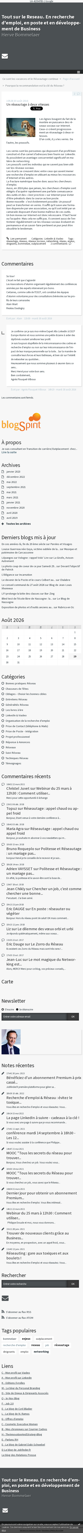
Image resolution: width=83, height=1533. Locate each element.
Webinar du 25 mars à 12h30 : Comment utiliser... (39, 791)
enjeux (71, 241)
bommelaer (24, 243)
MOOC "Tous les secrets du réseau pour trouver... (39, 1155)
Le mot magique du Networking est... (41, 962)
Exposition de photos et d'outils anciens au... (27, 607)
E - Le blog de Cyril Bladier (17, 1408)
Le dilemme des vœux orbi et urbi (45, 928)
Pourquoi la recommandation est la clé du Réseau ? (34, 85)
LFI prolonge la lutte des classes (21, 593)
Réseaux (11, 747)
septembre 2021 (16, 487)
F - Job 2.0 (8, 1403)
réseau (62, 241)
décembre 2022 (16, 476)
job (47, 1345)
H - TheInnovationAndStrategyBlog (22, 1434)
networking (52, 241)
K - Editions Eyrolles (13, 1383)
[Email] (5, 56)
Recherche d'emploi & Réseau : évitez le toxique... (39, 1100)
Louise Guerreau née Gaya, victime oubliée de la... (30, 549)
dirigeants (11, 243)
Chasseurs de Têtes (17, 688)
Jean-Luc (14, 959)
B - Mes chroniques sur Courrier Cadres (24, 1429)
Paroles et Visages (61, 544)
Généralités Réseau (17, 704)
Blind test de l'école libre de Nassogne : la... (27, 598)
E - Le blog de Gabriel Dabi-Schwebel (23, 1444)
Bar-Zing (49, 593)
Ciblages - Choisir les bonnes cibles (26, 694)
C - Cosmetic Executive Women (20, 1424)
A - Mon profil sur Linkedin (17, 1377)
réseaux (23, 241)
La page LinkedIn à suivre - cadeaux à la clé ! (42, 1117)
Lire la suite (9, 452)
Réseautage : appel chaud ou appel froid (42, 811)
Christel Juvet (18, 788)
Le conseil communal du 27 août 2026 (23, 585)
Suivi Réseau (13, 752)
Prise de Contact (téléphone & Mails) (27, 726)
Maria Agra (15, 828)
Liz (8, 928)
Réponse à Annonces (18, 742)
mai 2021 (12, 492)
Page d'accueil (71, 79)
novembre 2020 (16, 507)
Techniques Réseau (17, 758)
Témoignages (13, 763)
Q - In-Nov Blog (10, 1398)
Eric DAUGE (15, 908)
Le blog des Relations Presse (19, 1455)
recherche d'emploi (14, 1345)
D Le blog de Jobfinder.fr (16, 1449)
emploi (24, 1351)
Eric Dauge (15, 944)
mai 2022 (12, 482)
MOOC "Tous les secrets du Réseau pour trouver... (39, 1175)
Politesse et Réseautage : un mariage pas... (43, 851)
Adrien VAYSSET (19, 868)
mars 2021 (12, 497)
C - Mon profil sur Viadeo (16, 1372)
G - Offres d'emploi (12, 1419)
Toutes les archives (18, 524)
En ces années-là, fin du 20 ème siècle (24, 544)
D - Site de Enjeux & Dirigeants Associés (25, 1393)
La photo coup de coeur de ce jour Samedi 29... (29, 566)
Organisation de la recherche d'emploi (28, 720)
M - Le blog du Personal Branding (21, 1388)
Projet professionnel (18, 736)
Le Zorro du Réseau (47, 944)
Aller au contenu (10, 5)
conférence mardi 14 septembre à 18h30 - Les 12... (40, 1135)
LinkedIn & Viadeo (53, 238)
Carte (7, 981)
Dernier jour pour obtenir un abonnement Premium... (41, 1195)
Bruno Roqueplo (20, 848)
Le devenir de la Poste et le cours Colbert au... (28, 580)
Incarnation (25, 574)
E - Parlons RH (10, 1439)
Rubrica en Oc (66, 607)
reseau (35, 1345)
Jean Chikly (15, 888)
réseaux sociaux (36, 241)
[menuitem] (32, 79)
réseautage (12, 241)
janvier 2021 (13, 502)
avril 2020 (12, 513)
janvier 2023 (13, 471)
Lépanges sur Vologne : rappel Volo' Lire (25, 557)
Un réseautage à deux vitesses (27, 104)
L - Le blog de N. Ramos (16, 1413)
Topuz (11, 808)
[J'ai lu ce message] (79, 1524)
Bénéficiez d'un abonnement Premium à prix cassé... (43, 1080)
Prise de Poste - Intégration (22, 731)
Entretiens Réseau (16, 699)
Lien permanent (18, 238)
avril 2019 (12, 518)
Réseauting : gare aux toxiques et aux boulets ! (37, 1255)
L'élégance (8, 574)
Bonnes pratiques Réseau (21, 683)
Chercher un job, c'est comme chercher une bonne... (43, 891)
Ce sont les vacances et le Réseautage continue (30, 79)
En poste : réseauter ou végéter (38, 911)
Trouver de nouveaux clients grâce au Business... (37, 1235)
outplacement (38, 243)
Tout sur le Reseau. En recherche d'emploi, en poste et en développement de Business (41, 22)
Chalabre (65, 580)
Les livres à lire (14, 710)
